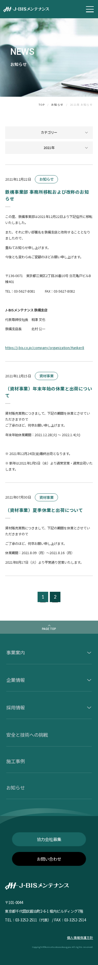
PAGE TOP (49, 629)
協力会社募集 (49, 839)
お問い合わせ (49, 859)
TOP (41, 105)
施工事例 (15, 761)
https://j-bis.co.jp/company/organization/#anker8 (44, 347)
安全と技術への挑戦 (27, 734)
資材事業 (46, 375)
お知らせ (57, 105)
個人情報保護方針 (80, 937)
